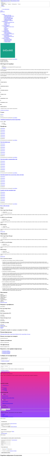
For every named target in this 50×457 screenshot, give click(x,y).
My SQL (20, 334)
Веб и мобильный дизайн (8, 17)
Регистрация (2, 11)
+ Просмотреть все (5, 385)
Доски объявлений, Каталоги (9, 33)
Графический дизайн (7, 19)
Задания (9, 4)
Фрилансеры (4, 4)
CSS (27, 334)
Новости (3, 414)
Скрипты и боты (7, 24)
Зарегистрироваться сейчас (6, 452)
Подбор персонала (7, 40)
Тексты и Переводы (5, 25)
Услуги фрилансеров (5, 9)
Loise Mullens (15, 59)
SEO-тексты (6, 28)
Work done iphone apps (5, 142)
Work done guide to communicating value (8, 159)
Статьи (5, 27)
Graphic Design (12, 334)
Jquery (29, 334)
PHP (1, 334)
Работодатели (14, 4)
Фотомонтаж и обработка (8, 20)
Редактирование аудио (8, 35)
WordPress (16, 334)
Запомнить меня (5, 426)
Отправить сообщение (5, 370)
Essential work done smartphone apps (8, 190)
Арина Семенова (5, 401)
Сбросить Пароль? (14, 426)
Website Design (4, 334)
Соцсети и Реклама (5, 31)
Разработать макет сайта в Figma (8, 397)
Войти (1, 10)
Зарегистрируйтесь (13, 423)
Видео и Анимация (5, 34)
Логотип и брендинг (7, 15)
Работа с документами (6, 38)
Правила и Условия (13, 450)
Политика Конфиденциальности (7, 416)
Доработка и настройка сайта (9, 22)
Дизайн (3, 14)
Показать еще (2, 231)
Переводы (6, 29)
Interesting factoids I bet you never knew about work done (12, 174)
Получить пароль (4, 433)
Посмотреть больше (3, 302)
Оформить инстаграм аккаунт (7, 403)
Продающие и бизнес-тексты (9, 26)
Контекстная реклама (7, 32)
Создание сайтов (7, 23)
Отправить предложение (4, 110)
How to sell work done (4, 205)
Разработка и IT (5, 21)
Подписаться (3, 410)
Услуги (19, 4)
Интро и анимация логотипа (9, 36)
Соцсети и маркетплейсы (8, 18)
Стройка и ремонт (7, 41)
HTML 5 (8, 334)
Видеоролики (6, 37)
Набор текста (6, 30)
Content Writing (24, 334)
